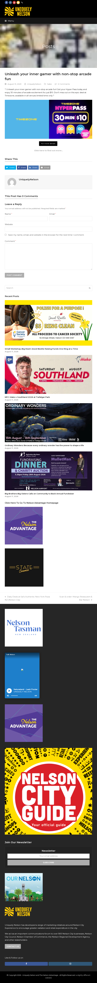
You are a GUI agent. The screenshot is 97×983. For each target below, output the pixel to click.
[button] (9, 21)
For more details (48, 144)
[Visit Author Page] (11, 182)
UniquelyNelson (34, 84)
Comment (10, 241)
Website (9, 224)
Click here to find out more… (48, 150)
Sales (49, 84)
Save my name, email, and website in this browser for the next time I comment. (46, 235)
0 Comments (64, 84)
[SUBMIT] (89, 288)
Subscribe (48, 862)
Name (8, 214)
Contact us (13, 946)
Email (52, 214)
